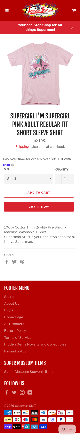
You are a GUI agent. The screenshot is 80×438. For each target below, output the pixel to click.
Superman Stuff (25, 405)
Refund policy (15, 351)
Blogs (8, 310)
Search (10, 297)
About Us (11, 303)
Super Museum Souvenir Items (29, 372)
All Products (14, 324)
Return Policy (15, 331)
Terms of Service (18, 337)
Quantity (62, 169)
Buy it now (39, 206)
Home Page (13, 317)
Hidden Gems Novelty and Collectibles (35, 344)
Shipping (22, 147)
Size (7, 169)
